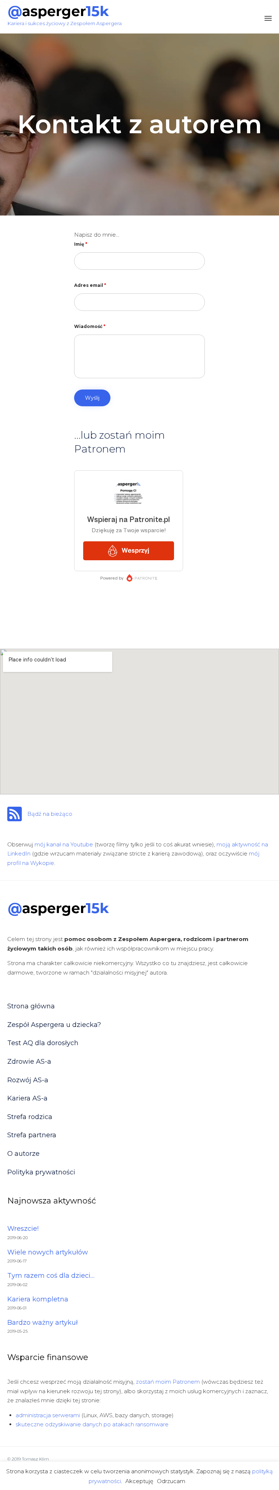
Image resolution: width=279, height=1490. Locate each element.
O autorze (23, 1154)
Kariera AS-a (27, 1098)
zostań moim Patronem (168, 1381)
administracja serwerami (48, 1415)
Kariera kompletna (37, 1299)
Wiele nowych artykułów (47, 1252)
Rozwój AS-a (27, 1080)
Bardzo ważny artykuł (42, 1323)
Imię (80, 244)
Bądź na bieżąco (49, 813)
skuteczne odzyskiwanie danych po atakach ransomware (92, 1424)
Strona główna (31, 1006)
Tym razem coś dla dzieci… (50, 1276)
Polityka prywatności (41, 1172)
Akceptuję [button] (139, 1481)
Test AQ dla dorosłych (42, 1043)
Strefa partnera (31, 1135)
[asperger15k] (64, 12)
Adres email (90, 285)
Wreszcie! (23, 1229)
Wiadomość (89, 326)
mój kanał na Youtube (64, 844)
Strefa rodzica (29, 1117)
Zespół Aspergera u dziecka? (54, 1025)
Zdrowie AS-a (29, 1062)
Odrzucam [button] (171, 1481)
